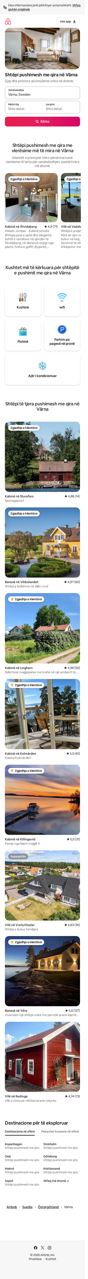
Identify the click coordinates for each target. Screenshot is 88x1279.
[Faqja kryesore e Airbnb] (8, 21)
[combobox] (42, 94)
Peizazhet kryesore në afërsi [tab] (60, 1131)
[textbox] (23, 108)
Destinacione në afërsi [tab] (20, 1131)
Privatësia (35, 1259)
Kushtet (51, 1259)
